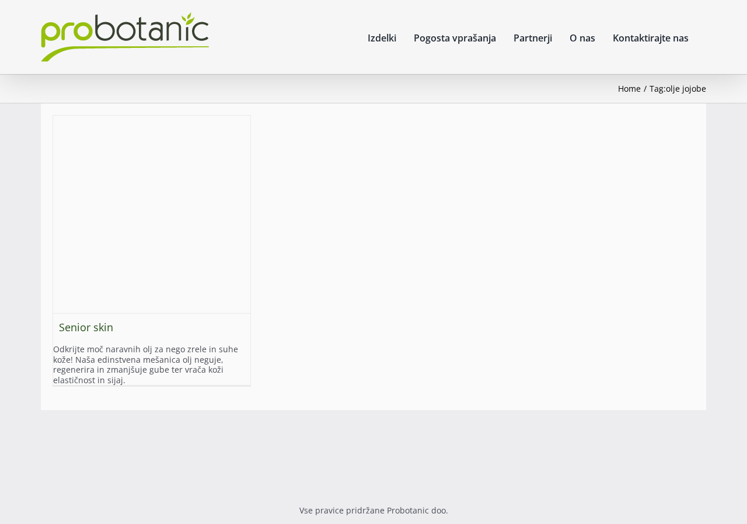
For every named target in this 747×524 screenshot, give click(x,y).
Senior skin (86, 327)
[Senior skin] (151, 214)
